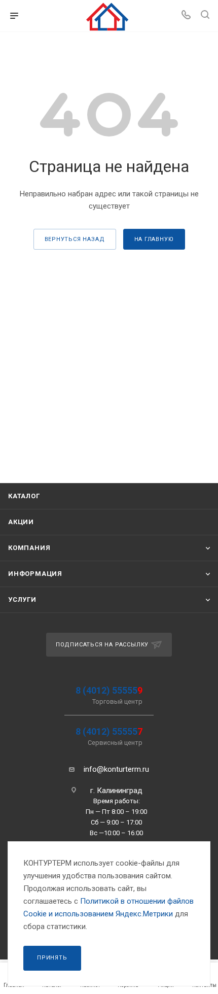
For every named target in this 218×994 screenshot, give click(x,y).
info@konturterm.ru (116, 769)
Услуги (22, 599)
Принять (52, 957)
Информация (35, 573)
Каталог (24, 496)
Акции (21, 522)
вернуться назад (75, 239)
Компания (29, 548)
